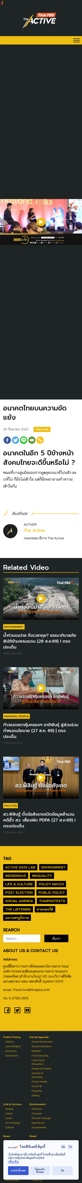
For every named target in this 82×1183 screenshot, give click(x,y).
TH (70, 1146)
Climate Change (41, 1118)
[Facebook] (7, 440)
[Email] (32, 440)
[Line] (23, 440)
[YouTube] (27, 1010)
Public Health (39, 1081)
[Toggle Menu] (76, 40)
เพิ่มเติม (13, 1161)
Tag (7, 858)
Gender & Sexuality (37, 1075)
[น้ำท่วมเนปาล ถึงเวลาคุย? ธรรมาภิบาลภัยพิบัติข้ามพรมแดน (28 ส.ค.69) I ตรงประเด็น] (41, 601)
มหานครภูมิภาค (17, 918)
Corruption (11, 1055)
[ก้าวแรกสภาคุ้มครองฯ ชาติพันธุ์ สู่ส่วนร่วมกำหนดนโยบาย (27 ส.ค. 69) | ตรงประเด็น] (41, 690)
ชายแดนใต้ (45, 909)
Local (8, 1118)
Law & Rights (13, 1046)
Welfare (36, 1050)
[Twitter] (15, 440)
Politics (42, 429)
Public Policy (51, 892)
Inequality (42, 876)
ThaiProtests (52, 901)
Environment (14, 626)
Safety (36, 1095)
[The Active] (39, 20)
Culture (9, 1127)
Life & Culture (19, 884)
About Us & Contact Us (30, 950)
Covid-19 (37, 1086)
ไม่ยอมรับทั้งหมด (40, 1171)
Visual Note (12, 1180)
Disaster (37, 1113)
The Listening (18, 909)
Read (32, 1136)
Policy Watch (51, 884)
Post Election (19, 892)
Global (9, 1108)
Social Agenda (19, 901)
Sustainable (39, 1127)
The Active (34, 530)
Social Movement (42, 1041)
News (6, 1136)
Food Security (40, 1055)
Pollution (37, 1108)
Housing (37, 1090)
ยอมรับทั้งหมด (18, 1170)
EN (63, 1146)
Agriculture (38, 1122)
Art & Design (12, 1122)
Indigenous (15, 876)
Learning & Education (38, 1062)
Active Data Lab (20, 867)
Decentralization (42, 1046)
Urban (9, 1113)
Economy (11, 1050)
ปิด (62, 1170)
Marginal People (16, 716)
